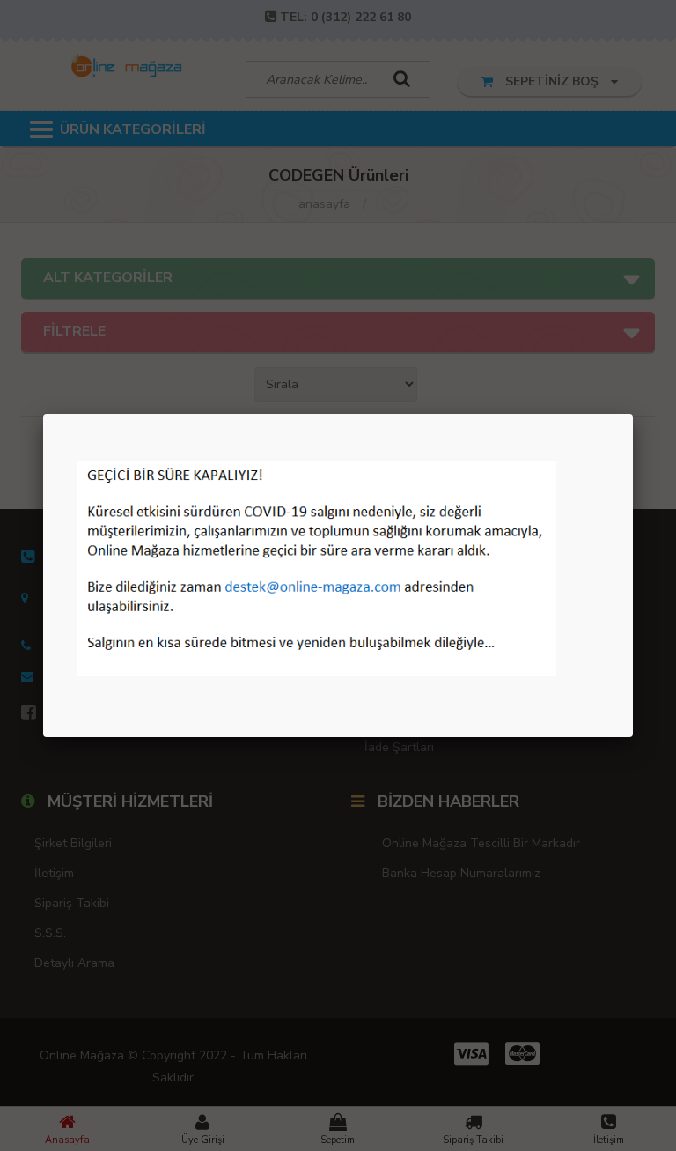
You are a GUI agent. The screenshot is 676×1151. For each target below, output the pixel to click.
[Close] (633, 414)
